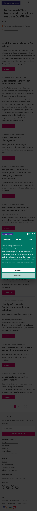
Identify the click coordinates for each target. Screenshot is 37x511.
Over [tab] (30, 239)
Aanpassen (17, 275)
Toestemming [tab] (6, 239)
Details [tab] (18, 239)
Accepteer (18, 270)
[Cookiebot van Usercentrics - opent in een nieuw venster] (27, 234)
